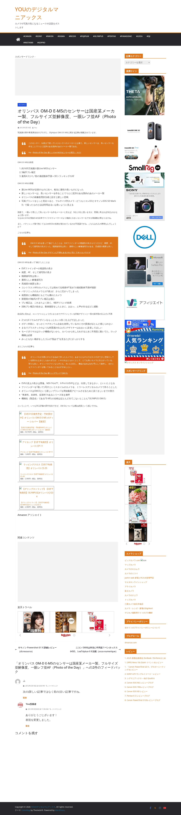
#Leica (139, 36)
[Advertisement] (68, 77)
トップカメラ (131, 599)
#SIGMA (61, 36)
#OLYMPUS (98, 36)
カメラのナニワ (131, 595)
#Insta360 (28, 42)
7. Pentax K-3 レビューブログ (137, 695)
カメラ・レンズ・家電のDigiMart (139, 608)
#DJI (148, 36)
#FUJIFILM (84, 36)
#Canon (27, 36)
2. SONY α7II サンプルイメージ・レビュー (142, 674)
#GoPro (41, 42)
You (35, 127)
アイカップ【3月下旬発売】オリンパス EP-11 (36, 452)
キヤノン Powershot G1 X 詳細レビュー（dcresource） (37, 649)
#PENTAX (111, 36)
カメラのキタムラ (132, 569)
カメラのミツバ (131, 573)
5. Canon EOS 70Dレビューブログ (139, 687)
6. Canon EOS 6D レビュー (136, 691)
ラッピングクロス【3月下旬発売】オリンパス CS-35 (36, 475)
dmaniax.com (131, 642)
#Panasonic (126, 36)
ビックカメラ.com (132, 560)
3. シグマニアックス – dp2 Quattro (139, 678)
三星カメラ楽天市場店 (134, 604)
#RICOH (72, 36)
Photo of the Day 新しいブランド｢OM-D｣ (50, 373)
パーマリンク (53, 686)
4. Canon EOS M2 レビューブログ (139, 682)
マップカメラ (130, 564)
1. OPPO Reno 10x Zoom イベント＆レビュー (144, 662)
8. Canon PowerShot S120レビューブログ (142, 700)
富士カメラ (129, 591)
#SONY (39, 36)
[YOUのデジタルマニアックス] (18, 39)
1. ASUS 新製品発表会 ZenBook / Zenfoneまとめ (145, 658)
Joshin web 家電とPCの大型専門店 (139, 577)
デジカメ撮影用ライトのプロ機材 (139, 612)
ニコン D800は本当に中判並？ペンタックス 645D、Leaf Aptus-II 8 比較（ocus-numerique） (94, 649)
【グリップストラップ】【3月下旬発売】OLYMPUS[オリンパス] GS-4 (35, 503)
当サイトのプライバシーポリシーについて (142, 627)
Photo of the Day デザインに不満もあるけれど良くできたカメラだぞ (61, 252)
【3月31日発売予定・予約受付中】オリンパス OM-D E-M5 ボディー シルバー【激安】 (36, 428)
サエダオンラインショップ (136, 582)
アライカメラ (130, 586)
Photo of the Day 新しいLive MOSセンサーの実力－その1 (57, 152)
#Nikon (49, 36)
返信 (25, 697)
